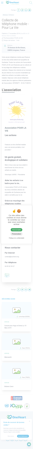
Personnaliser (16, 234)
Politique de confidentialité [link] (16, 238)
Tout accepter (16, 230)
